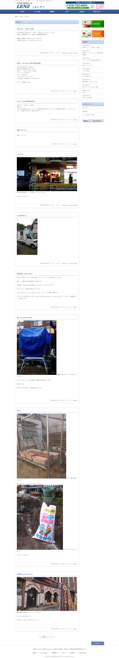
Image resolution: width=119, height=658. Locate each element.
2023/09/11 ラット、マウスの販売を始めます (92, 59)
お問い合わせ (96, 11)
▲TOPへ (98, 643)
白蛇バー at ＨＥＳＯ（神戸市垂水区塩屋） (29, 63)
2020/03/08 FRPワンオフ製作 (87, 96)
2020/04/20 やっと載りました (87, 75)
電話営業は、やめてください (25, 273)
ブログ (67, 11)
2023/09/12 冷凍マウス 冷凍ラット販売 (91, 46)
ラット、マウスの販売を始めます (26, 101)
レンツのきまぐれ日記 (72, 53)
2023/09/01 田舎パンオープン (87, 64)
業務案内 (52, 11)
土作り (18, 410)
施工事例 (85, 111)
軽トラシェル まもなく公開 (24, 317)
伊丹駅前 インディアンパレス (25, 574)
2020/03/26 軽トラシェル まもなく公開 (90, 86)
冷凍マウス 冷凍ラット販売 (25, 28)
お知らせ (64, 53)
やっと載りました (21, 215)
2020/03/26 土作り (86, 91)
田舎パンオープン (21, 130)
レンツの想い (37, 11)
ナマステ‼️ (20, 154)
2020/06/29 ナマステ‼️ (86, 69)
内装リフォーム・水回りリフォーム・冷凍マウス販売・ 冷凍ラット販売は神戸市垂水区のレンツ (59, 649)
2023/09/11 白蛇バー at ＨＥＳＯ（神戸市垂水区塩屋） (93, 52)
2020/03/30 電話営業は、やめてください (90, 80)
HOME (22, 11)
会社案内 (81, 11)
